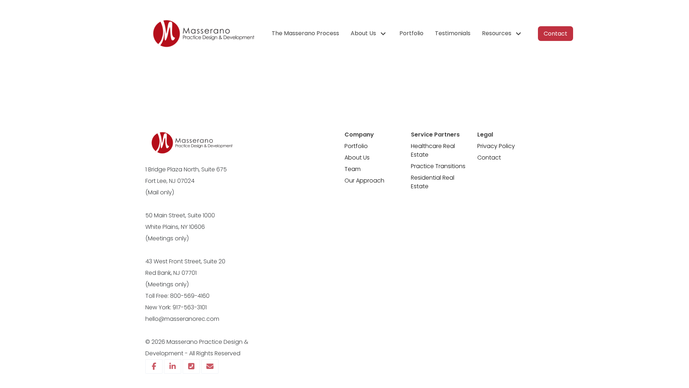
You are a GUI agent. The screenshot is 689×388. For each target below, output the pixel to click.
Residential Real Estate (432, 182)
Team (352, 169)
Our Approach (364, 180)
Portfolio (356, 146)
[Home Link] (202, 33)
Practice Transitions (438, 166)
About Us (357, 157)
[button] (369, 33)
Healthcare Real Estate (433, 150)
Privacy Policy (496, 146)
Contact (489, 157)
